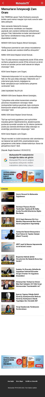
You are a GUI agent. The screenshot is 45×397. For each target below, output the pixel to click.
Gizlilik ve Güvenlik (31, 381)
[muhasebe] (22, 5)
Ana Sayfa (11, 381)
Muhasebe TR (12, 388)
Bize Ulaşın (19, 381)
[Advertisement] (22, 335)
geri (3, 3)
